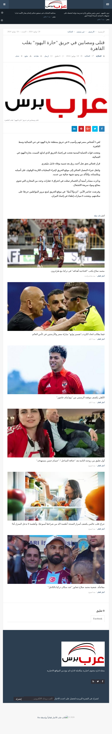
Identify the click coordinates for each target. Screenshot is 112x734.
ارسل (46, 56)
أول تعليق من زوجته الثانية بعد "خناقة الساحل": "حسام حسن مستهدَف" (70, 460)
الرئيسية (101, 32)
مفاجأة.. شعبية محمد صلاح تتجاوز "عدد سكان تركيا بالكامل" (76, 587)
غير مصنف (80, 32)
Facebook (97, 618)
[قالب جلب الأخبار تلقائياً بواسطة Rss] (52, 717)
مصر (53, 17)
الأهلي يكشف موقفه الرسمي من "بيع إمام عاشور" (80, 397)
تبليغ (26, 56)
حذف (17, 56)
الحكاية (70, 32)
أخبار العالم (101, 276)
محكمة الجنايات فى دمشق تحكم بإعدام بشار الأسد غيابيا (35, 13)
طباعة (36, 56)
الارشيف (91, 32)
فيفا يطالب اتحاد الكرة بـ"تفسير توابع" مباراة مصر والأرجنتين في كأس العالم (68, 334)
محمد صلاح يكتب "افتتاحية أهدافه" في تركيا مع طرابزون (78, 271)
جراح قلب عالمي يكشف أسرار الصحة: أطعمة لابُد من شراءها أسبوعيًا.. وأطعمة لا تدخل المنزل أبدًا (58, 524)
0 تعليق (57, 56)
